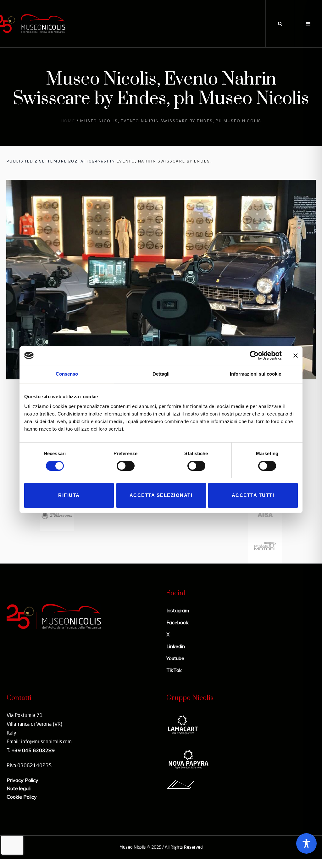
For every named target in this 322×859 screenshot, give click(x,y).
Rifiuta (69, 495)
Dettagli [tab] (161, 374)
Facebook (177, 622)
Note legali (19, 788)
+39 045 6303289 (33, 750)
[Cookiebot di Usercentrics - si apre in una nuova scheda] (254, 355)
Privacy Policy (22, 780)
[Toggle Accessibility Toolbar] (306, 843)
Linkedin (175, 646)
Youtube (175, 658)
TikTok (174, 670)
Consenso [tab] (67, 374)
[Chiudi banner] (295, 355)
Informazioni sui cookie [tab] (255, 374)
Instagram (177, 610)
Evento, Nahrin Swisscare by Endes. (163, 161)
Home (68, 121)
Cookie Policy (22, 797)
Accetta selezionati (161, 495)
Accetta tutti (253, 495)
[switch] (126, 466)
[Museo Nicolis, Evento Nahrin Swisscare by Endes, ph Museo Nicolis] (161, 279)
